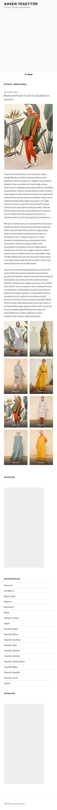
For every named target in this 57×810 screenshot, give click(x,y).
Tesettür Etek (10, 645)
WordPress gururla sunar (14, 803)
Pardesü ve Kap (11, 618)
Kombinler (9, 607)
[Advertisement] (28, 39)
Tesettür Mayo (11, 667)
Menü (29, 74)
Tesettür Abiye (11, 629)
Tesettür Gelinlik (11, 650)
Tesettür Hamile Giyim (14, 661)
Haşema (8, 601)
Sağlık (7, 623)
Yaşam (7, 683)
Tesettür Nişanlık (12, 672)
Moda (6, 612)
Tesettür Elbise (11, 634)
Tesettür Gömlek (12, 656)
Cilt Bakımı (9, 591)
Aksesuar (8, 585)
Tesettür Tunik (11, 678)
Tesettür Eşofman (12, 640)
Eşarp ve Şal (9, 596)
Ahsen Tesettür (21, 4)
